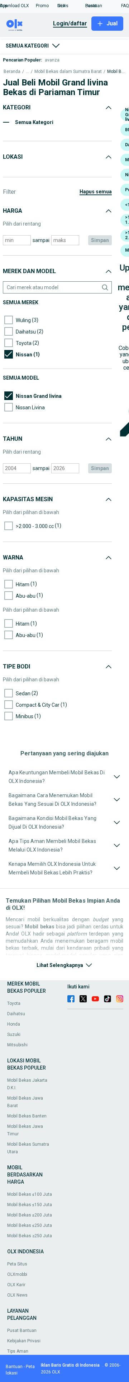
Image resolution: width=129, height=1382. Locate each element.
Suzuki (13, 1034)
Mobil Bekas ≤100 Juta (29, 1194)
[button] (18, 6)
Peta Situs (17, 1264)
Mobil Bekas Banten (27, 1116)
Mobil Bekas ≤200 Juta (29, 1215)
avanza (52, 60)
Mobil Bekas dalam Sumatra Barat (68, 71)
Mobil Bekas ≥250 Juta (29, 1235)
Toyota (13, 1003)
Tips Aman (17, 1351)
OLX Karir (16, 1284)
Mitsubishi (17, 1044)
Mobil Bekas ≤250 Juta (29, 1225)
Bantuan (14, 1366)
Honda (13, 1024)
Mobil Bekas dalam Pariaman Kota (116, 71)
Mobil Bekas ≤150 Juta (29, 1204)
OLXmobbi (17, 1274)
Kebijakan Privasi (23, 1340)
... (27, 71)
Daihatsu (16, 1013)
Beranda (12, 71)
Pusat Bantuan (22, 1330)
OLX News (17, 1295)
